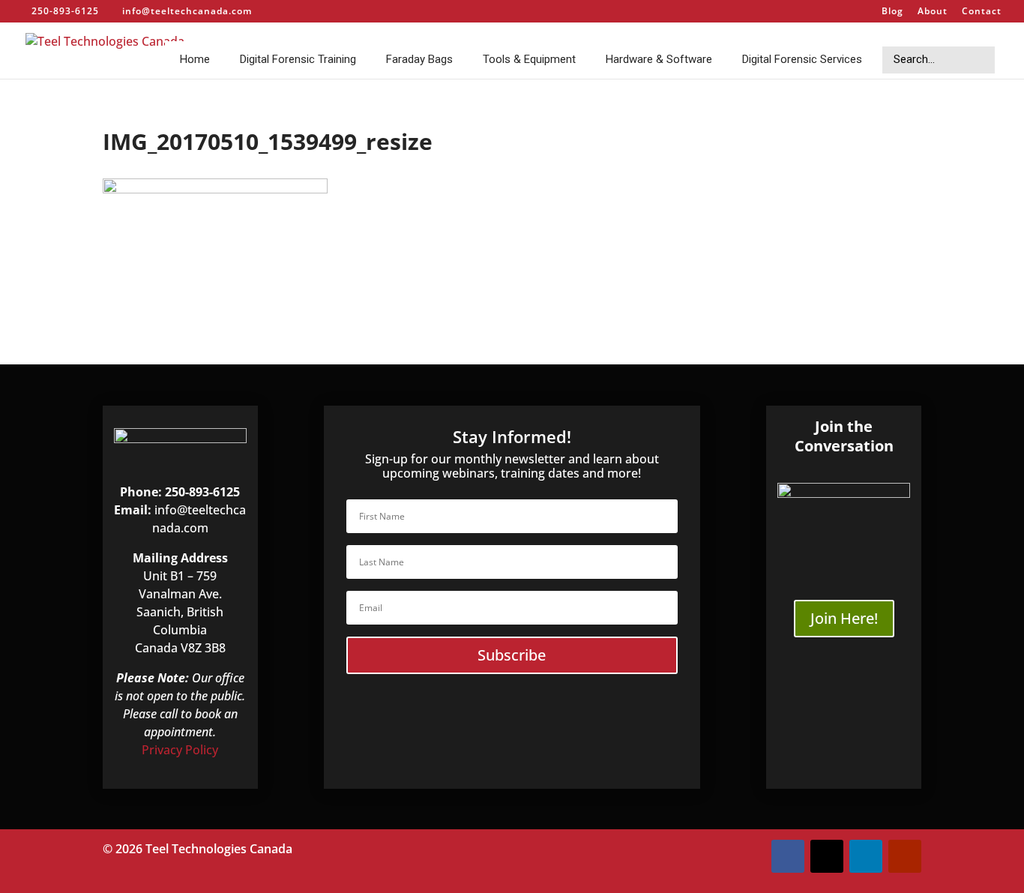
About (933, 12)
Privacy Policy (180, 750)
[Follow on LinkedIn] (865, 856)
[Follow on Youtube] (904, 856)
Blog (892, 12)
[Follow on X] (826, 856)
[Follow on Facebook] (787, 856)
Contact (982, 12)
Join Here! (844, 618)
